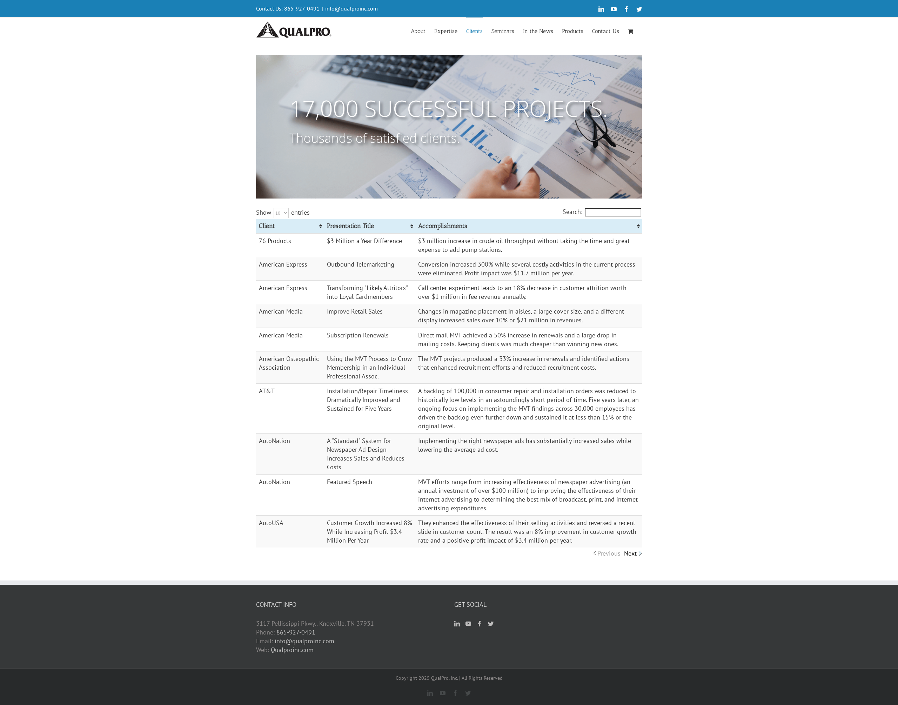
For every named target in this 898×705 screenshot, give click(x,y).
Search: (572, 212)
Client (267, 226)
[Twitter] (491, 623)
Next (630, 553)
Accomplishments (442, 226)
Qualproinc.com (292, 650)
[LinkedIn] (457, 623)
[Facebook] (479, 623)
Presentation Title (350, 226)
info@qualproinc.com (351, 8)
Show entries (283, 212)
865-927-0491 (295, 632)
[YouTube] (468, 623)
